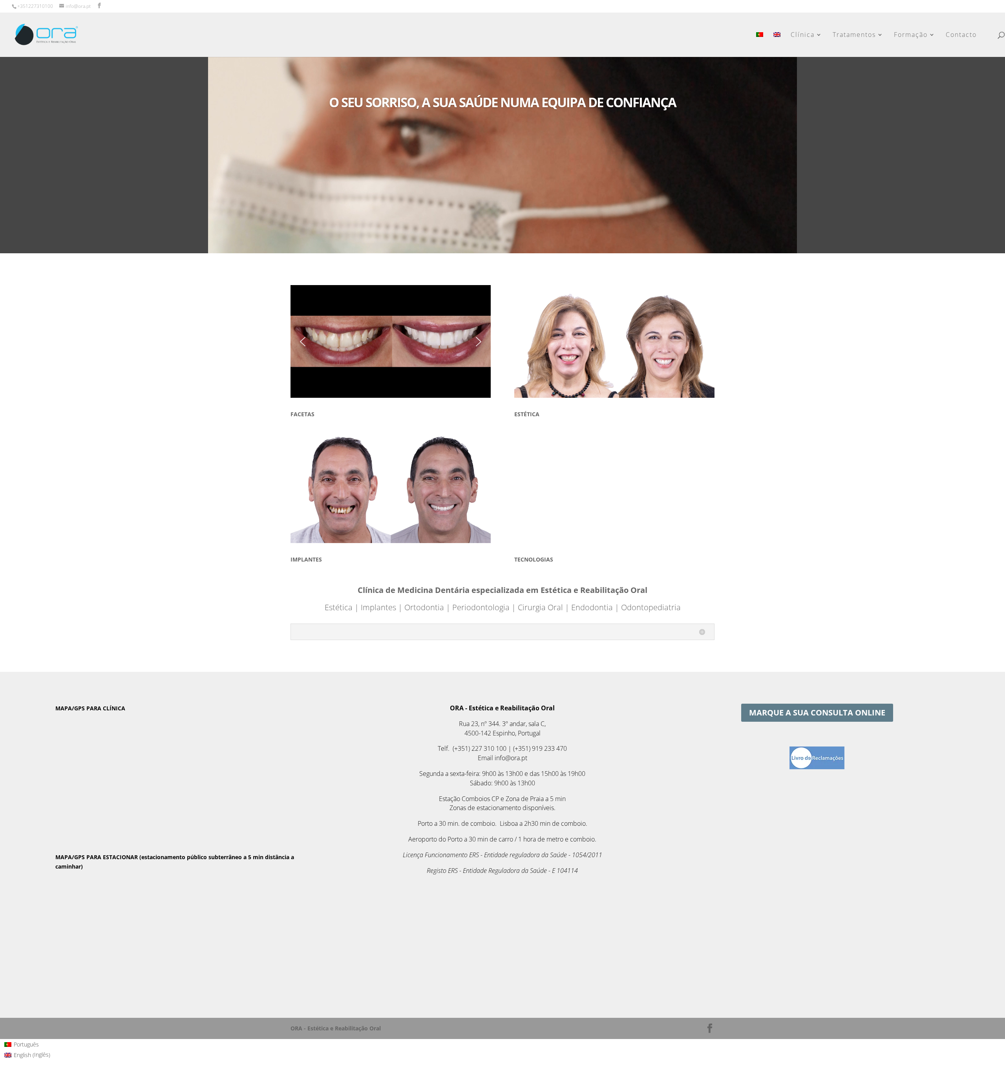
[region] (391, 341)
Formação (911, 35)
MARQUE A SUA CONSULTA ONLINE (817, 712)
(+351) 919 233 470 (540, 748)
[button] (302, 341)
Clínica (803, 35)
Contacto (961, 35)
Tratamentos (854, 35)
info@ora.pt (511, 758)
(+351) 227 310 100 (479, 748)
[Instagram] (110, 6)
